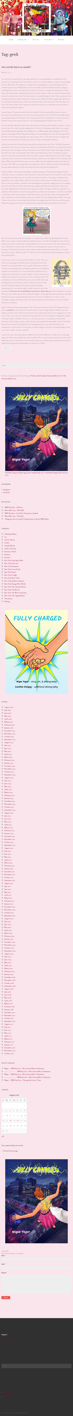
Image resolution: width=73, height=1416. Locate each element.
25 (10, 1126)
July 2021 (7, 886)
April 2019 (8, 966)
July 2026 (7, 710)
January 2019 (8, 974)
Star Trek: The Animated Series (15, 587)
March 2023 (8, 828)
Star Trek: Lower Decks (12, 569)
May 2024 (7, 787)
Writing (7, 601)
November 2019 (9, 945)
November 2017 (9, 1015)
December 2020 (9, 907)
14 (21, 1116)
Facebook (6, 492)
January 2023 (8, 833)
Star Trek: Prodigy (10, 575)
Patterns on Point (10, 552)
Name (3, 1255)
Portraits (7, 558)
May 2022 (7, 857)
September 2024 (9, 775)
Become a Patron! (6, 1340)
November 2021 (9, 875)
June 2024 (7, 784)
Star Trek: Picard (10, 572)
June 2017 (7, 1030)
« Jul (2, 1136)
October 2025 (9, 737)
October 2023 (9, 807)
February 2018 (9, 1007)
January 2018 (8, 1010)
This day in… (8, 599)
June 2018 (7, 995)
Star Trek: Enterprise (11, 566)
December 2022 (9, 836)
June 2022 (7, 854)
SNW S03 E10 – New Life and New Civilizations (27, 1069)
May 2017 (7, 1033)
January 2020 (8, 939)
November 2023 (9, 804)
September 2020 (9, 916)
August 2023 (8, 813)
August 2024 (8, 778)
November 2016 (9, 1051)
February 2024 (9, 795)
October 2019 (9, 948)
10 (7, 1116)
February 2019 (9, 971)
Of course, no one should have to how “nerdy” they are (30, 291)
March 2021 (8, 898)
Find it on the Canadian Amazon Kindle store (46, 376)
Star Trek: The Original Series (14, 596)
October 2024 (9, 772)
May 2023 (7, 822)
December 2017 (9, 1013)
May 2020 (7, 927)
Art (5, 537)
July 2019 (7, 957)
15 (25, 1116)
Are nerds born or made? (16, 67)
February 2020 (9, 936)
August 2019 (8, 954)
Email (3, 1264)
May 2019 (7, 963)
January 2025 (8, 763)
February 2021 (9, 901)
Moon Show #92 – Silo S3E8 (14, 510)
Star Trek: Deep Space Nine (13, 560)
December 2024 (9, 766)
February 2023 (9, 830)
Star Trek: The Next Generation (15, 593)
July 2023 (7, 816)
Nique (6, 1069)
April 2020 (8, 930)
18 (10, 1121)
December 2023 (9, 801)
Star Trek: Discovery (11, 563)
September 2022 (9, 845)
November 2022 (9, 839)
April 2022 (8, 860)
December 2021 (9, 872)
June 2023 (7, 819)
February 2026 (9, 725)
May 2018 (7, 998)
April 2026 (8, 719)
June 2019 (7, 960)
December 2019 (9, 942)
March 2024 (8, 792)
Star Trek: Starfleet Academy (14, 581)
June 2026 (7, 713)
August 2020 (8, 919)
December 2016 (9, 1048)
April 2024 (8, 789)
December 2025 (9, 731)
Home (11, 40)
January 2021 (8, 904)
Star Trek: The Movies (12, 590)
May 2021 (7, 892)
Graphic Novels (9, 546)
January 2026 (8, 728)
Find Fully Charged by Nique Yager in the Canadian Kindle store (24, 473)
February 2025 (9, 760)
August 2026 (8, 707)
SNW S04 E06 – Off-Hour (14, 507)
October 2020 (9, 913)
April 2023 (8, 825)
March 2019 (8, 968)
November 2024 (9, 769)
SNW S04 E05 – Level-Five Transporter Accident (21, 513)
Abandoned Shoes (10, 534)
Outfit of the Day (10, 549)
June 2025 (7, 748)
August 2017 (8, 1024)
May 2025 (7, 751)
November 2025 (9, 734)
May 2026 (7, 716)
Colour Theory (9, 540)
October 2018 (9, 983)
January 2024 (8, 798)
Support (61, 40)
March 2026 (8, 722)
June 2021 (7, 889)
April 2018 (8, 1001)
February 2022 (9, 866)
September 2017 (9, 1021)
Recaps (35, 40)
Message (4, 1273)
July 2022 (7, 851)
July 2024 (7, 781)
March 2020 (8, 933)
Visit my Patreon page (10, 1151)
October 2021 (9, 877)
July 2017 (7, 1027)
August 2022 (8, 848)
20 (18, 1121)
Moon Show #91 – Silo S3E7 (14, 516)
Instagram (6, 490)
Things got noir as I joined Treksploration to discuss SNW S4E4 (27, 519)
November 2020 (9, 910)
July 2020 (7, 922)
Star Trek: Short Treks (12, 578)
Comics (6, 543)
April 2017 (8, 1036)
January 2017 (8, 1045)
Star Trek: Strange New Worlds (15, 584)
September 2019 (9, 951)
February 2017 (9, 1042)
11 (10, 1116)
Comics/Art (22, 40)
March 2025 (8, 757)
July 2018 (7, 992)
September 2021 (9, 880)
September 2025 (9, 740)
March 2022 (8, 863)
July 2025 (7, 745)
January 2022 (8, 869)
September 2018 (9, 986)
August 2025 (8, 742)
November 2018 (9, 980)
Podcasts (48, 40)
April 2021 (8, 895)
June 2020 (7, 924)
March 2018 (8, 1004)
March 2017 (8, 1039)
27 (18, 1126)
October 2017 (9, 1018)
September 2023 (9, 810)
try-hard (9, 310)
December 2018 (9, 977)
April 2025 (8, 754)
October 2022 (9, 842)
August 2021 (8, 883)
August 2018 (8, 989)
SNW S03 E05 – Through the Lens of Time (26, 1080)
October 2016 (9, 1054)
